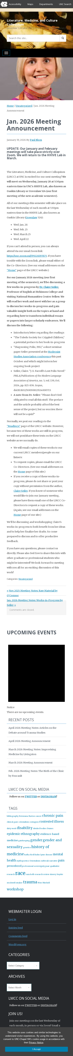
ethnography (30, 834)
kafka (27, 855)
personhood (14, 865)
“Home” (11, 270)
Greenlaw (31, 217)
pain (61, 860)
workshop (15, 889)
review (46, 874)
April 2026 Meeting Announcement (29, 741)
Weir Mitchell (44, 883)
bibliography (13, 816)
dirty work (11, 828)
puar (47, 866)
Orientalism (35, 861)
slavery (53, 874)
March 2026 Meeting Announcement (30, 762)
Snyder (60, 874)
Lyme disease (46, 855)
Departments (46, 4)
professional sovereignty (33, 866)
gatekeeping (24, 841)
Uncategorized (24, 105)
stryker (19, 883)
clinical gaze (12, 822)
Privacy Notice (36, 1042)
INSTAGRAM (48, 796)
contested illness (51, 821)
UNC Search (65, 4)
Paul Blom (36, 139)
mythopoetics (23, 861)
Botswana (23, 816)
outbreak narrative (49, 861)
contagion (34, 822)
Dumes (50, 828)
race (20, 873)
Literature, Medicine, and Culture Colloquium (32, 22)
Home (10, 105)
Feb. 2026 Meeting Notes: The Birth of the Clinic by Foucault (36, 773)
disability (25, 828)
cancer (38, 816)
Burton (32, 816)
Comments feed (17, 936)
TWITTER (31, 796)
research (39, 874)
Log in (12, 919)
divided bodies (39, 828)
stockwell (11, 883)
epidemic (13, 834)
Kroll (32, 855)
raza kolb (30, 874)
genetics (27, 847)
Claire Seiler (21, 490)
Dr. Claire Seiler (48, 287)
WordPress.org (17, 944)
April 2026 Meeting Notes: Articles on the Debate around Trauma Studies (32, 730)
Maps (30, 4)
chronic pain (52, 815)
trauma (30, 882)
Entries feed (15, 927)
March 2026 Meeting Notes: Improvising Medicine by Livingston (32, 752)
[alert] (36, 676)
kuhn (37, 855)
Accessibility (15, 4)
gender (36, 840)
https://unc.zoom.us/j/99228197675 (27, 255)
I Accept (36, 1049)
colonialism (24, 822)
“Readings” (13, 426)
